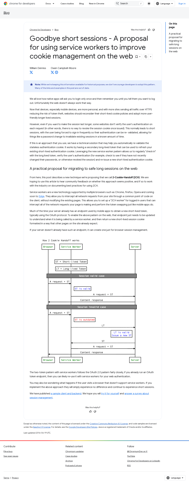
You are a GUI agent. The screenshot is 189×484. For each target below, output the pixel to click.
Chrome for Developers (40, 29)
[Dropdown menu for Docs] (54, 3)
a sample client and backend (66, 393)
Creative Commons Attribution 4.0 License (109, 423)
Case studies (67, 3)
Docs (48, 3)
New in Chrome (96, 3)
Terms (6, 478)
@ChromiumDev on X (137, 451)
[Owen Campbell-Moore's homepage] (56, 73)
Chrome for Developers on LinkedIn (143, 460)
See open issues (11, 456)
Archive (69, 460)
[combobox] (129, 3)
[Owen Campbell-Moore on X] (52, 73)
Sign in (182, 3)
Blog (81, 3)
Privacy (15, 478)
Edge (41, 196)
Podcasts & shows (73, 465)
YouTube (131, 456)
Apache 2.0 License (41, 427)
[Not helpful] (153, 30)
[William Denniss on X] (31, 73)
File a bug (8, 451)
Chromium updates (74, 451)
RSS (129, 465)
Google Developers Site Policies (83, 427)
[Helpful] (149, 30)
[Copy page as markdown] (146, 56)
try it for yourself (110, 393)
